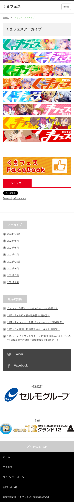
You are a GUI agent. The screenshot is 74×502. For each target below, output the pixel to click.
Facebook (21, 365)
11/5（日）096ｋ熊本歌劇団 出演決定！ (28, 315)
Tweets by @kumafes (14, 198)
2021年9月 (13, 282)
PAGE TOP (40, 446)
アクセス (7, 467)
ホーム (6, 457)
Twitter (18, 354)
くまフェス (23, 497)
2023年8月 (13, 247)
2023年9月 (13, 240)
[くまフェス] (12, 6)
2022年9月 (13, 268)
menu (66, 7)
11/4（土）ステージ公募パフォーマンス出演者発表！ (35, 322)
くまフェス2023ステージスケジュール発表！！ (32, 308)
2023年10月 (13, 234)
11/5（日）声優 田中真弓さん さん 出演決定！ (33, 329)
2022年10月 (13, 261)
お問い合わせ (10, 487)
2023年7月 (13, 254)
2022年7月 (13, 275)
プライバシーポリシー (15, 477)
